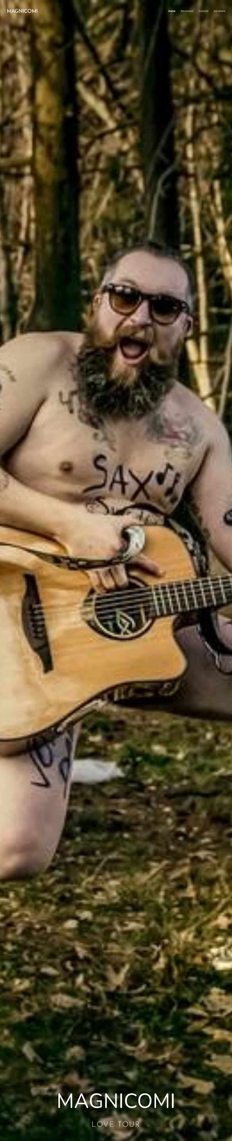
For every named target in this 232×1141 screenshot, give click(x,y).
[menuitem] (172, 11)
